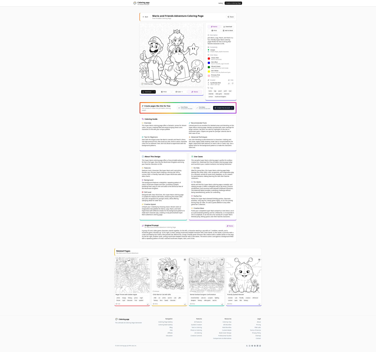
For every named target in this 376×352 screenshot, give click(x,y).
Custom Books (226, 330)
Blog (171, 327)
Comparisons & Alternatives (222, 338)
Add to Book (229, 30)
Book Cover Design (225, 333)
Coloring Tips (227, 322)
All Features (198, 322)
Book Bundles (226, 327)
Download (229, 27)
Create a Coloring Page (233, 3)
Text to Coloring (197, 327)
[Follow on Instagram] (249, 346)
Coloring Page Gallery (165, 322)
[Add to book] (147, 259)
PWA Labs (258, 327)
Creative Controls (196, 336)
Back (146, 17)
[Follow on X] (247, 346)
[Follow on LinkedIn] (257, 346)
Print (215, 30)
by (215, 83)
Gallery (220, 3)
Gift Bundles (227, 325)
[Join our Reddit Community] (260, 346)
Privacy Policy (256, 333)
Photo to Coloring (196, 330)
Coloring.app (124, 319)
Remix (215, 27)
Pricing (258, 325)
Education (169, 336)
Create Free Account (223, 108)
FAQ (171, 330)
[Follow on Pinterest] (255, 346)
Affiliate (170, 333)
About (259, 322)
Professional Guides (224, 336)
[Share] (147, 304)
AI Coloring (198, 333)
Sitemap (258, 336)
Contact (258, 338)
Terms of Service (255, 330)
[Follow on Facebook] (252, 346)
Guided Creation (196, 325)
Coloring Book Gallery (165, 325)
